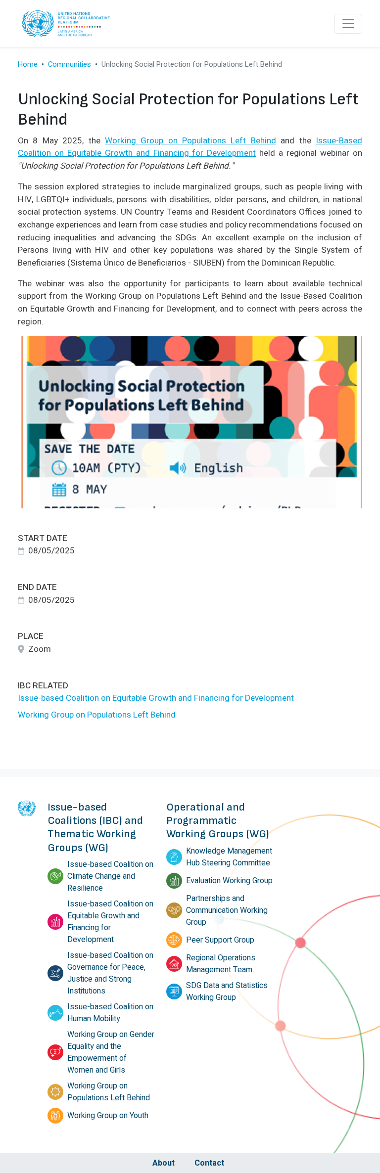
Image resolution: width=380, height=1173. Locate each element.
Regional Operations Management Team (220, 964)
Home (28, 64)
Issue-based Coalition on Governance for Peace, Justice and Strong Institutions (110, 973)
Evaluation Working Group (229, 881)
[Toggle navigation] (348, 24)
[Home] (67, 23)
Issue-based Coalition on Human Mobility (110, 1013)
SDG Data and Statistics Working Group (227, 991)
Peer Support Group (220, 940)
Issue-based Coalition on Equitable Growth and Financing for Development (156, 698)
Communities (69, 64)
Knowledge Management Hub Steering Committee (229, 857)
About (163, 1163)
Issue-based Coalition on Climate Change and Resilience (110, 876)
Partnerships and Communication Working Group (227, 910)
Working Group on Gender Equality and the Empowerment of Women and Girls (110, 1052)
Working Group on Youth (107, 1116)
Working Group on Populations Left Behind (97, 715)
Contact (209, 1163)
